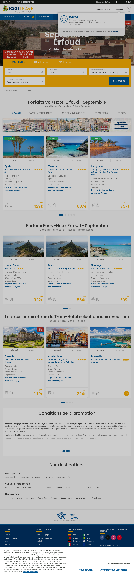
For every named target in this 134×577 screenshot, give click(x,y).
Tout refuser (86, 570)
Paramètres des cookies (120, 564)
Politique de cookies (30, 572)
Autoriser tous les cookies (113, 570)
